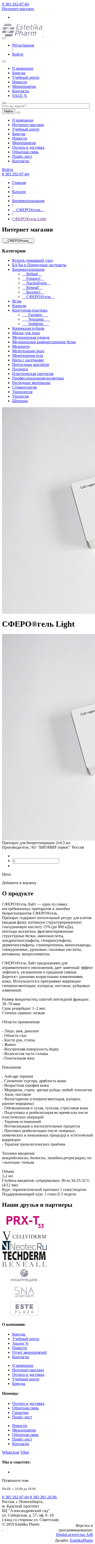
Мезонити (21, 346)
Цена (6, 874)
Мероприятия (24, 86)
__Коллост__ (33, 292)
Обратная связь (25, 152)
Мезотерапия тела (27, 355)
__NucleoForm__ (36, 283)
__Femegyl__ (33, 278)
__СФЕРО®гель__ (28, 210)
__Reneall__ (32, 287)
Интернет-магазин (18, 9)
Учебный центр (25, 77)
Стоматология (24, 387)
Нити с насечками (28, 360)
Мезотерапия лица (28, 351)
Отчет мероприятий (29, 1352)
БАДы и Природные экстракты (39, 265)
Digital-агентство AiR (74, 1534)
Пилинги (20, 369)
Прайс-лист (22, 156)
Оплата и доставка (28, 147)
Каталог (19, 192)
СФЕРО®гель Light (29, 219)
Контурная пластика (29, 310)
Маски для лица (26, 333)
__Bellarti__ (32, 274)
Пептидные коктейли (30, 364)
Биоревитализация (28, 201)
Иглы (17, 301)
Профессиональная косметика (38, 378)
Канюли (19, 306)
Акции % (20, 1343)
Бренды (18, 73)
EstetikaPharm (81, 1540)
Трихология (22, 392)
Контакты (20, 91)
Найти (8, 111)
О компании (22, 68)
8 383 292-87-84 (15, 4)
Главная (19, 182)
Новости (19, 82)
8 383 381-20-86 (43, 1497)
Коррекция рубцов (28, 328)
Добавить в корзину (19, 883)
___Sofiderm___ (35, 324)
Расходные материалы (31, 383)
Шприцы (20, 401)
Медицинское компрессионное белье (44, 342)
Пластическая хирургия (32, 373)
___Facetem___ (35, 315)
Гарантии (20, 1412)
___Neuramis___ (36, 319)
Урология (20, 396)
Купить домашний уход (32, 260)
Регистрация (23, 45)
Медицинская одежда (30, 337)
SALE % (19, 95)
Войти (17, 54)
